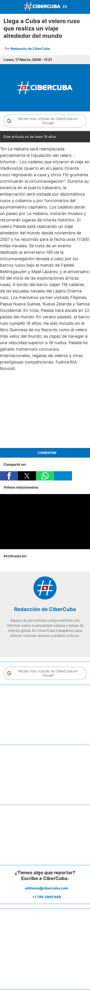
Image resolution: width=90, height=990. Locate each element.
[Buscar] (85, 7)
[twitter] (38, 645)
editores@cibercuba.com (46, 888)
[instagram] (45, 645)
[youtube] (52, 645)
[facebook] (31, 645)
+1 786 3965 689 (46, 897)
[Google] (59, 645)
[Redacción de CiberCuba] (45, 598)
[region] (45, 409)
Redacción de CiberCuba (30, 49)
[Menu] (4, 6)
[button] (9, 475)
